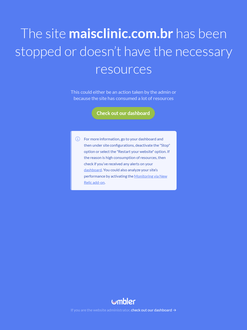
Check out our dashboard (123, 113)
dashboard (93, 169)
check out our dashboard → (153, 310)
